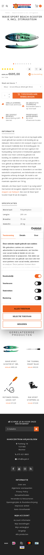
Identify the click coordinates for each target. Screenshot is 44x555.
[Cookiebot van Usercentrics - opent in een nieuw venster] (31, 228)
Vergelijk (22, 531)
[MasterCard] (29, 543)
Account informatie (22, 520)
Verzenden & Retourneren (22, 499)
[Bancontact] (37, 543)
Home (7, 13)
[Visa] (22, 547)
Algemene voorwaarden (22, 488)
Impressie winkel (22, 506)
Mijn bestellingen (22, 524)
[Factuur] (21, 543)
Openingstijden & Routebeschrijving (22, 502)
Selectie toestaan (22, 316)
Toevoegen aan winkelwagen (28, 95)
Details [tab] (22, 235)
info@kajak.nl (23, 459)
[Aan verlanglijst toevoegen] (36, 69)
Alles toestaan (22, 309)
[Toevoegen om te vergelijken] (40, 69)
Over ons (22, 484)
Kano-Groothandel (22, 509)
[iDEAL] (14, 543)
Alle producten (22, 534)
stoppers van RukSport (10, 192)
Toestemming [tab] (8, 235)
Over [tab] (36, 235)
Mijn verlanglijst (22, 527)
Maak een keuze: (9, 83)
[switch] (38, 283)
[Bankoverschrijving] (6, 543)
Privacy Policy (22, 491)
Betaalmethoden (22, 495)
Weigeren (22, 324)
